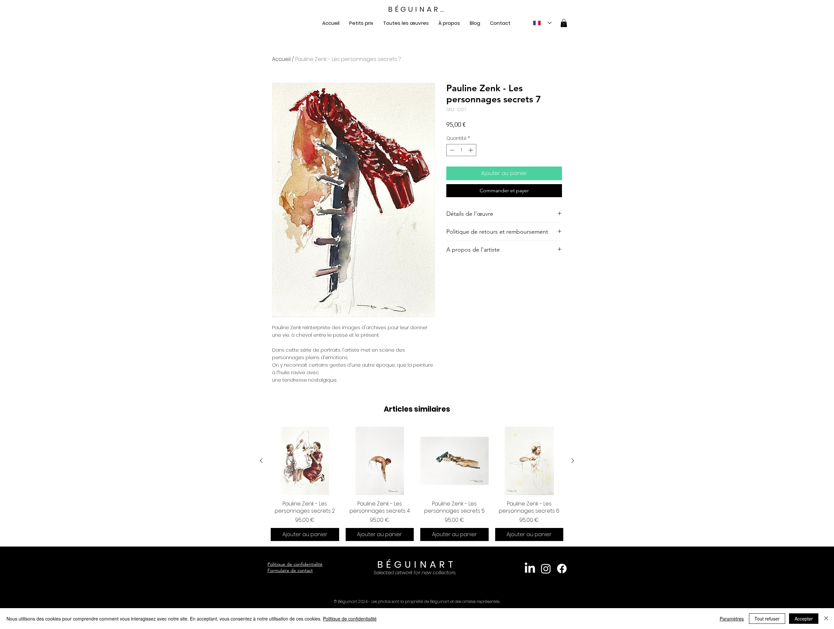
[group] (417, 483)
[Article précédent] (261, 460)
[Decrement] (451, 150)
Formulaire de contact (290, 570)
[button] (563, 23)
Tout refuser (767, 618)
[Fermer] (826, 618)
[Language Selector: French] (542, 23)
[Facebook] (561, 568)
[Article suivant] (573, 460)
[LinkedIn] (530, 568)
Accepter (804, 618)
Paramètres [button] (732, 618)
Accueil (281, 59)
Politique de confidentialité (295, 564)
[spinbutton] (461, 150)
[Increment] (471, 150)
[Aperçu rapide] (305, 461)
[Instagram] (545, 568)
